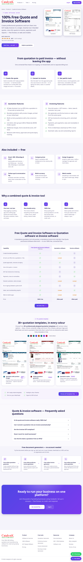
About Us (71, 538)
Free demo (77, 558)
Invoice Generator (42, 546)
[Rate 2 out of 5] (4, 38)
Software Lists (57, 544)
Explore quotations (27, 45)
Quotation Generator (43, 538)
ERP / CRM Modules (58, 541)
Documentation (57, 538)
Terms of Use (72, 547)
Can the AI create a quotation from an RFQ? (28, 439)
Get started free (36, 507)
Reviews (71, 544)
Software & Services (27, 538)
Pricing (34, 2)
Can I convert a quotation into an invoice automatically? (32, 425)
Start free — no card (9, 45)
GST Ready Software (27, 544)
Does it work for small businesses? (25, 434)
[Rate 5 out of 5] (9, 38)
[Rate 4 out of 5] (7, 38)
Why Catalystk (73, 541)
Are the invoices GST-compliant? (24, 429)
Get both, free (40, 305)
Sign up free (76, 2)
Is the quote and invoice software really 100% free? (30, 420)
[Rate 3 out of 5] (6, 38)
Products (19, 2)
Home (3, 9)
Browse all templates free (68, 394)
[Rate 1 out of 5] (2, 38)
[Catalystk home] (8, 2)
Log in (68, 2)
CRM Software (26, 541)
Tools (27, 2)
